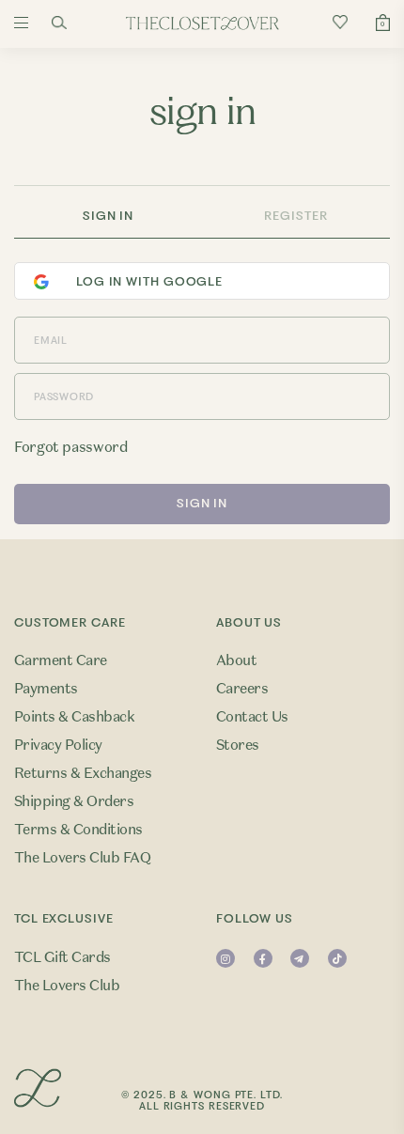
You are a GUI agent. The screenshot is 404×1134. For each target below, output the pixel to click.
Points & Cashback (74, 716)
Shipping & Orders (73, 801)
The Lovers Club (66, 985)
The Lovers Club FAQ (82, 857)
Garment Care (60, 660)
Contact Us (252, 716)
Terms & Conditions (78, 829)
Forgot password (70, 447)
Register (295, 216)
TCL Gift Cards (62, 957)
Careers (242, 688)
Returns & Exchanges (82, 773)
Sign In (108, 216)
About (236, 660)
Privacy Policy (58, 745)
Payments (46, 688)
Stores (237, 745)
